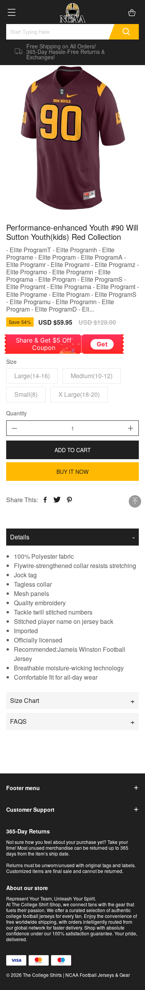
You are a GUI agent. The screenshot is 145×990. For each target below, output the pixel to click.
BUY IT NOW (72, 471)
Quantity (16, 413)
